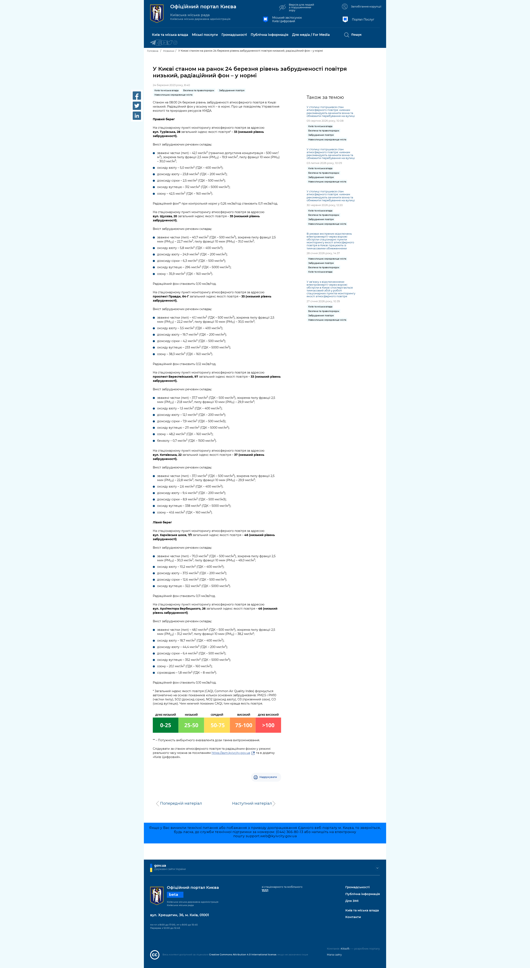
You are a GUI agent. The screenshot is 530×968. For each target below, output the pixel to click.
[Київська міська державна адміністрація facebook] (158, 43)
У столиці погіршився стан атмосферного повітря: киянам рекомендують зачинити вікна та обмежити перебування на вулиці (331, 111)
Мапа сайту (334, 954)
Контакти (353, 917)
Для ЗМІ (352, 900)
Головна (152, 50)
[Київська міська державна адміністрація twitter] (169, 43)
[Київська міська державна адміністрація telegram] (153, 43)
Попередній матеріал (181, 803)
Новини (168, 50)
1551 (265, 890)
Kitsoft (345, 948)
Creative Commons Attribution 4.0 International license (242, 954)
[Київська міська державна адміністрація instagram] (175, 43)
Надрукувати (268, 777)
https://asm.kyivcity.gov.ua (231, 753)
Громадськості (357, 887)
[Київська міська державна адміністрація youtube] (164, 43)
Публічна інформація (362, 894)
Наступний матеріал (252, 803)
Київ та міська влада (362, 910)
